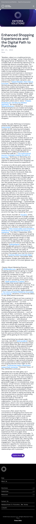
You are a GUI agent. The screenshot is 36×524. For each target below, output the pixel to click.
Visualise (23, 215)
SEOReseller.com (9, 269)
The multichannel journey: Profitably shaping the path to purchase (16, 155)
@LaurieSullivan (8, 106)
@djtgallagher (14, 244)
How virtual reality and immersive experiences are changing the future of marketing (18, 230)
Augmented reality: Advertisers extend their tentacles (16, 366)
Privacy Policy (18, 520)
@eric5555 (6, 127)
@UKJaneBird (22, 341)
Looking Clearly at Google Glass (20, 255)
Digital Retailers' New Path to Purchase (17, 82)
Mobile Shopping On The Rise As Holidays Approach (16, 102)
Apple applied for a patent (14, 281)
